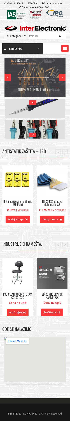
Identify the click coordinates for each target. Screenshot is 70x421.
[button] (65, 48)
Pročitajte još (17, 312)
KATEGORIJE (15, 48)
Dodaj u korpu (16, 219)
